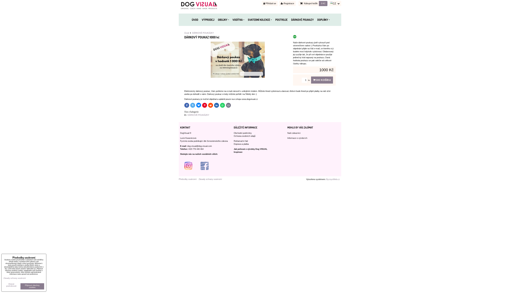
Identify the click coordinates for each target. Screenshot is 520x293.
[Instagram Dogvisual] (188, 173)
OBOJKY (222, 19)
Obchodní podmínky (243, 133)
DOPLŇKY (322, 19)
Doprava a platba (241, 144)
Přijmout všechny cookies (32, 286)
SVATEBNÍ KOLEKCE (259, 19)
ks (309, 80)
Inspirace (238, 152)
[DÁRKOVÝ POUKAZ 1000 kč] (238, 60)
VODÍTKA (238, 19)
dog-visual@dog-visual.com (199, 146)
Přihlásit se (270, 3)
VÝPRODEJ (208, 19)
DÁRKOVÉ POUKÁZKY (198, 115)
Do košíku (323, 80)
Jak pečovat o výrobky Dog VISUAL (250, 149)
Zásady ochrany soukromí (210, 179)
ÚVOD (195, 19)
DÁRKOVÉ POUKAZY (302, 19)
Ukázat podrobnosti (11, 285)
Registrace (288, 3)
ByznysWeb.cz (333, 179)
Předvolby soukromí (188, 179)
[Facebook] (204, 173)
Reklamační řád (241, 141)
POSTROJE (281, 19)
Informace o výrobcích (297, 138)
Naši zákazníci (293, 133)
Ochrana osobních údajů (244, 136)
